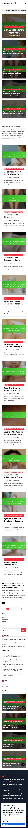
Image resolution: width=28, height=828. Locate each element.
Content (4, 621)
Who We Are (5, 619)
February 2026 (5, 686)
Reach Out (4, 617)
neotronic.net (9, 3)
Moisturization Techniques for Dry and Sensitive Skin (15, 27)
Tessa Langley (13, 35)
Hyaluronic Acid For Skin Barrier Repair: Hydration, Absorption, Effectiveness (13, 113)
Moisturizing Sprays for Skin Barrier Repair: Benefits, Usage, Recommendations (13, 53)
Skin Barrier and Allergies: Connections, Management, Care (12, 73)
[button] (25, 27)
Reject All (5, 821)
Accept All (5, 824)
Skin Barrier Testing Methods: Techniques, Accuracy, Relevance (14, 346)
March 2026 (5, 684)
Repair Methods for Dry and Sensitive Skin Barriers (12, 109)
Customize (5, 819)
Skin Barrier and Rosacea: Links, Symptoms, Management (13, 665)
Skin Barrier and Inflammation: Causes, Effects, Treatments (14, 477)
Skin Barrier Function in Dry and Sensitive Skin (13, 69)
